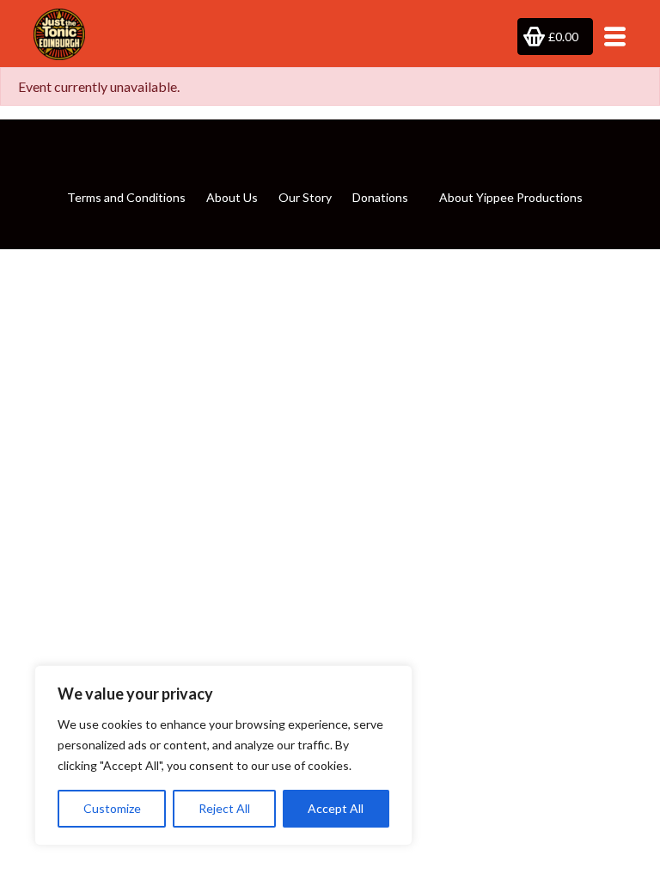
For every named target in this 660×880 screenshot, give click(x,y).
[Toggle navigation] (609, 36)
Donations (380, 197)
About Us (232, 197)
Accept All (336, 808)
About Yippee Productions (511, 197)
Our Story (305, 197)
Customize (112, 808)
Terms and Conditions (126, 197)
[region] (223, 755)
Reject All (224, 808)
